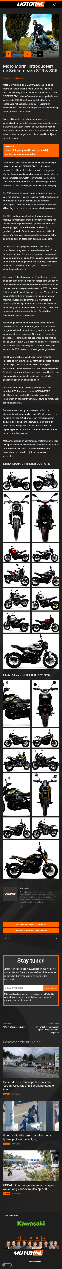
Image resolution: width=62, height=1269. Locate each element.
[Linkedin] (43, 1238)
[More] (40, 54)
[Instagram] (24, 1238)
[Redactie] (10, 897)
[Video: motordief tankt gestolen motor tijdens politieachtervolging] (31, 1116)
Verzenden (51, 988)
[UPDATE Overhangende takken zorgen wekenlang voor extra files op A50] (31, 1165)
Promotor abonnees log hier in (31, 931)
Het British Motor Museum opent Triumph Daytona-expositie (47, 1029)
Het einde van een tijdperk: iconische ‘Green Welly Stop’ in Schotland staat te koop (28, 1085)
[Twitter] (31, 1238)
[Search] (56, 938)
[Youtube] (37, 1238)
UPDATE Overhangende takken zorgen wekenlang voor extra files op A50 (28, 1187)
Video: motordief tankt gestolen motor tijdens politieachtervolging (27, 1137)
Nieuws (7, 1094)
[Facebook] (21, 906)
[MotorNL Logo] (32, 4)
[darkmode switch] (7, 1265)
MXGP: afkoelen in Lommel (15, 1026)
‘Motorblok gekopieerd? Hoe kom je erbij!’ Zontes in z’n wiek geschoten (27, 152)
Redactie (20, 78)
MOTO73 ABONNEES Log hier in (31, 924)
